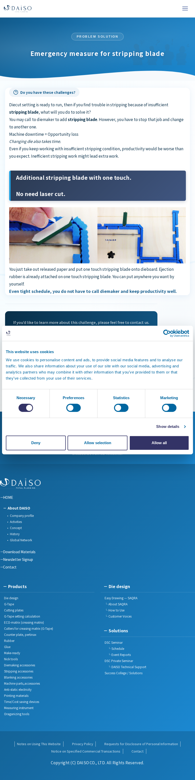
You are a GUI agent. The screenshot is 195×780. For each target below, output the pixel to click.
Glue (7, 646)
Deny (35, 443)
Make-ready (12, 653)
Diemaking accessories (19, 665)
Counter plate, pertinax (20, 634)
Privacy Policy (82, 743)
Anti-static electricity (17, 689)
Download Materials (19, 551)
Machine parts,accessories (22, 683)
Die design (11, 598)
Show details (167, 426)
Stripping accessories (18, 671)
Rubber (9, 640)
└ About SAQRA (116, 604)
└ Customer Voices (118, 616)
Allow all (159, 443)
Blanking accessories (18, 677)
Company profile (22, 515)
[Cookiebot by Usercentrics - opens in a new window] (167, 333)
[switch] (73, 408)
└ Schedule (114, 648)
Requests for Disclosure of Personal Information (141, 743)
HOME (8, 497)
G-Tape (9, 604)
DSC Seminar (114, 642)
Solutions (118, 630)
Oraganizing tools (16, 714)
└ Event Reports (118, 654)
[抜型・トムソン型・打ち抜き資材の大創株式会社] (17, 9)
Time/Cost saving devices (21, 701)
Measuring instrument (19, 708)
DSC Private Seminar (119, 660)
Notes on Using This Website (39, 743)
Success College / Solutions (123, 673)
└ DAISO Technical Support (125, 667)
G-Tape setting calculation (22, 616)
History (15, 534)
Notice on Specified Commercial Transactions (85, 751)
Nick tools (11, 659)
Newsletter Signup (18, 559)
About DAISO (19, 508)
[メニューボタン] (185, 9)
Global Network (21, 540)
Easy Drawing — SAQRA (121, 598)
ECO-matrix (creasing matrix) (24, 622)
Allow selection (97, 443)
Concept (16, 528)
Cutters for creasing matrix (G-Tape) (28, 628)
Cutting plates (13, 610)
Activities (16, 521)
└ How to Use (114, 610)
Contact (10, 566)
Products (17, 586)
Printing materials (16, 695)
